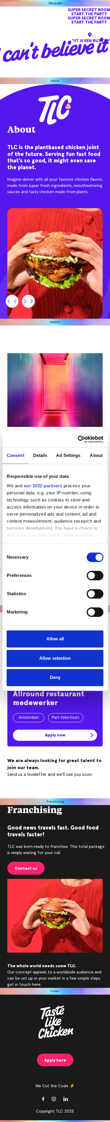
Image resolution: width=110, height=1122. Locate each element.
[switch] (95, 575)
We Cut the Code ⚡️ (55, 1086)
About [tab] (96, 455)
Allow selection (55, 658)
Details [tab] (40, 455)
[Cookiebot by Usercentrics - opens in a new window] (78, 439)
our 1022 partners (42, 485)
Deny (55, 677)
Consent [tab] (15, 455)
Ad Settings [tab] (68, 455)
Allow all (55, 638)
